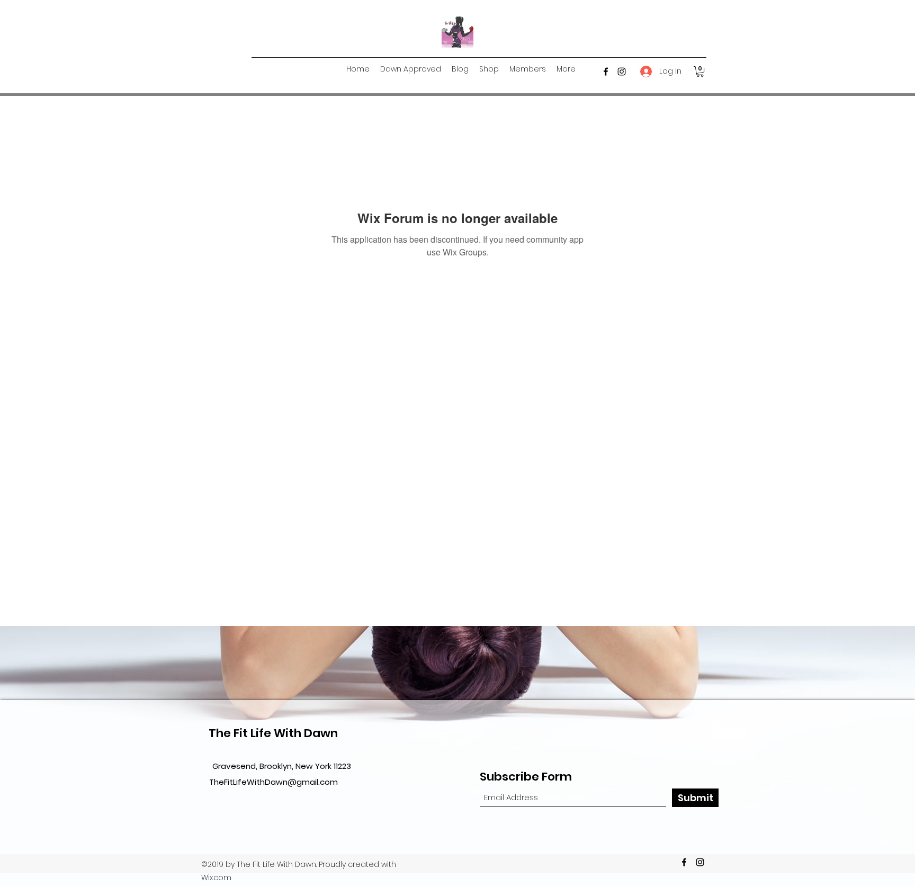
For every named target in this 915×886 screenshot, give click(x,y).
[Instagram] (621, 71)
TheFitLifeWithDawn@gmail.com (273, 781)
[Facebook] (605, 71)
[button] (700, 71)
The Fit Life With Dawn (273, 733)
